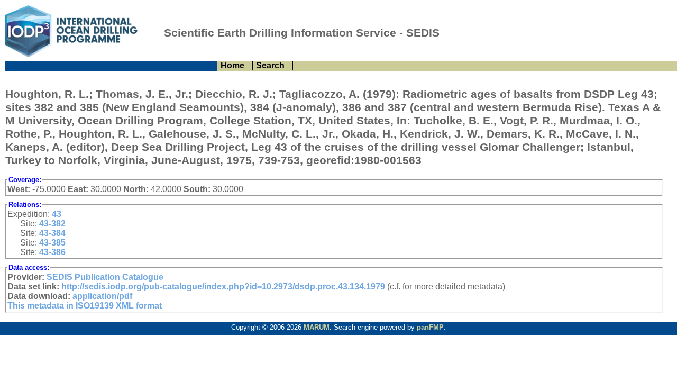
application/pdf (102, 296)
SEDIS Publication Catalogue (105, 277)
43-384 (52, 233)
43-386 (52, 252)
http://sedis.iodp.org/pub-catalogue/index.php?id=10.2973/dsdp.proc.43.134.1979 (223, 286)
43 (56, 214)
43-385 (52, 242)
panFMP (430, 327)
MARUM (317, 327)
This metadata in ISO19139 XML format (84, 305)
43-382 (52, 223)
